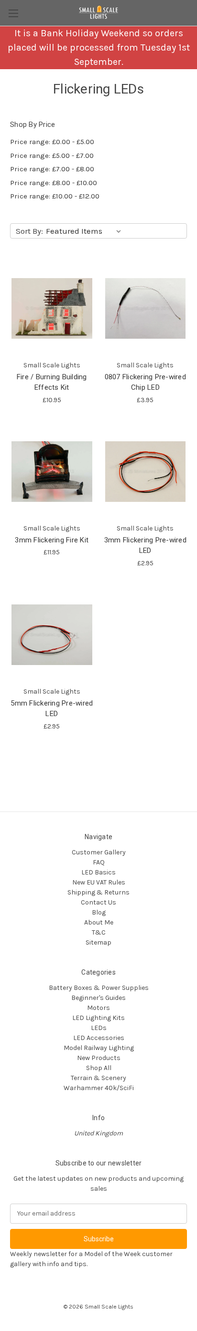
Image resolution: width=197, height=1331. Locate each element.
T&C (99, 932)
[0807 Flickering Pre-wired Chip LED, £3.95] (145, 308)
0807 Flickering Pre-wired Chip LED (145, 382)
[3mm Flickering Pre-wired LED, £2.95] (145, 471)
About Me (98, 922)
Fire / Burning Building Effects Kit (52, 382)
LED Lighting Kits (98, 1018)
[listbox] (85, 231)
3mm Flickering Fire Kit (51, 540)
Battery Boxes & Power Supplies (99, 988)
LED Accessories (98, 1038)
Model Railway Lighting (99, 1048)
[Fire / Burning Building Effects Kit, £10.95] (51, 308)
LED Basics (98, 872)
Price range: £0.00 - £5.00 (52, 141)
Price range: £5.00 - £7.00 (52, 155)
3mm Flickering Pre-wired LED (145, 545)
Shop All (98, 1068)
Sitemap (98, 942)
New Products (98, 1058)
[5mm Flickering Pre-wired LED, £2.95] (51, 635)
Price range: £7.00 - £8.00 (52, 169)
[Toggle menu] (13, 13)
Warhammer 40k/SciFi (99, 1088)
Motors (98, 1008)
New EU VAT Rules (98, 882)
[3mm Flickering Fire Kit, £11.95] (51, 471)
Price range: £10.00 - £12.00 (54, 196)
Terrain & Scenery (98, 1078)
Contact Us (98, 902)
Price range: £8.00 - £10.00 (53, 182)
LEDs (99, 1028)
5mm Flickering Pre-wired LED (52, 708)
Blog (99, 912)
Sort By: (29, 231)
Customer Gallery (99, 852)
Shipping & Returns (98, 892)
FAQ (99, 862)
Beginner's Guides (98, 998)
